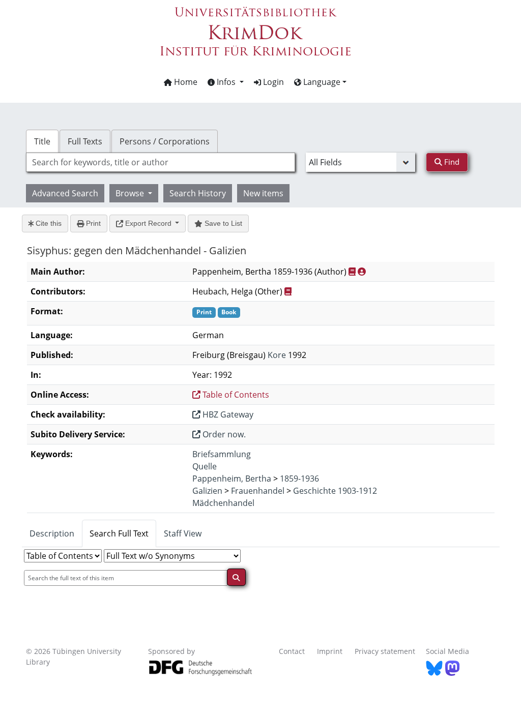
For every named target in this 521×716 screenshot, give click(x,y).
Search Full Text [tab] (119, 533)
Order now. (223, 434)
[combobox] (160, 162)
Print (92, 223)
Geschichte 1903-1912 (335, 490)
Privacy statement (385, 651)
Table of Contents (234, 394)
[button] (225, 82)
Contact (292, 651)
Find (450, 162)
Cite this (48, 223)
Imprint (329, 651)
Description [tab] (52, 533)
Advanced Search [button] (65, 193)
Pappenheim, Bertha (231, 478)
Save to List (222, 223)
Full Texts (85, 141)
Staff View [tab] (182, 533)
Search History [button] (197, 193)
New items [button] (263, 193)
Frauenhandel (257, 490)
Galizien (207, 490)
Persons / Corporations (165, 141)
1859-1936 (299, 478)
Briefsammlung (221, 454)
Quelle (204, 466)
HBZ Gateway (226, 414)
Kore (277, 355)
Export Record (148, 223)
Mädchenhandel (223, 503)
